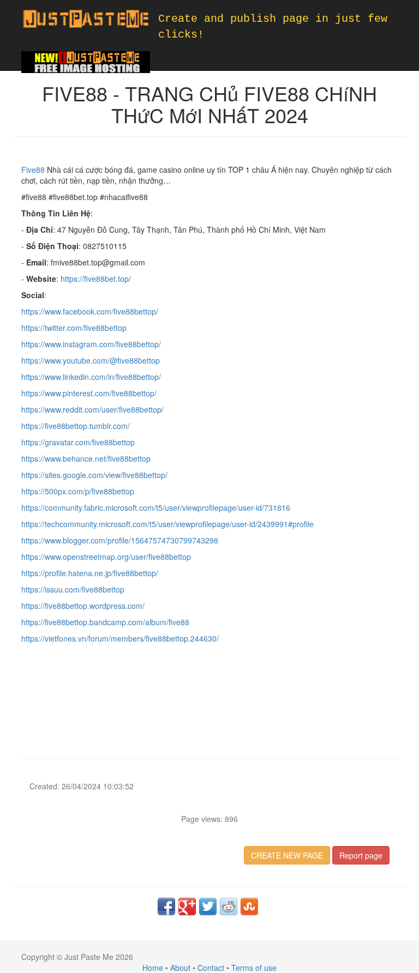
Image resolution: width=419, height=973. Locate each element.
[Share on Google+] (187, 906)
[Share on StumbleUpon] (249, 906)
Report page (360, 855)
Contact (210, 967)
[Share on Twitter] (208, 906)
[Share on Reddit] (228, 906)
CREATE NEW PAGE (287, 855)
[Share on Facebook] (166, 906)
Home (152, 967)
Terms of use (254, 967)
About (180, 967)
